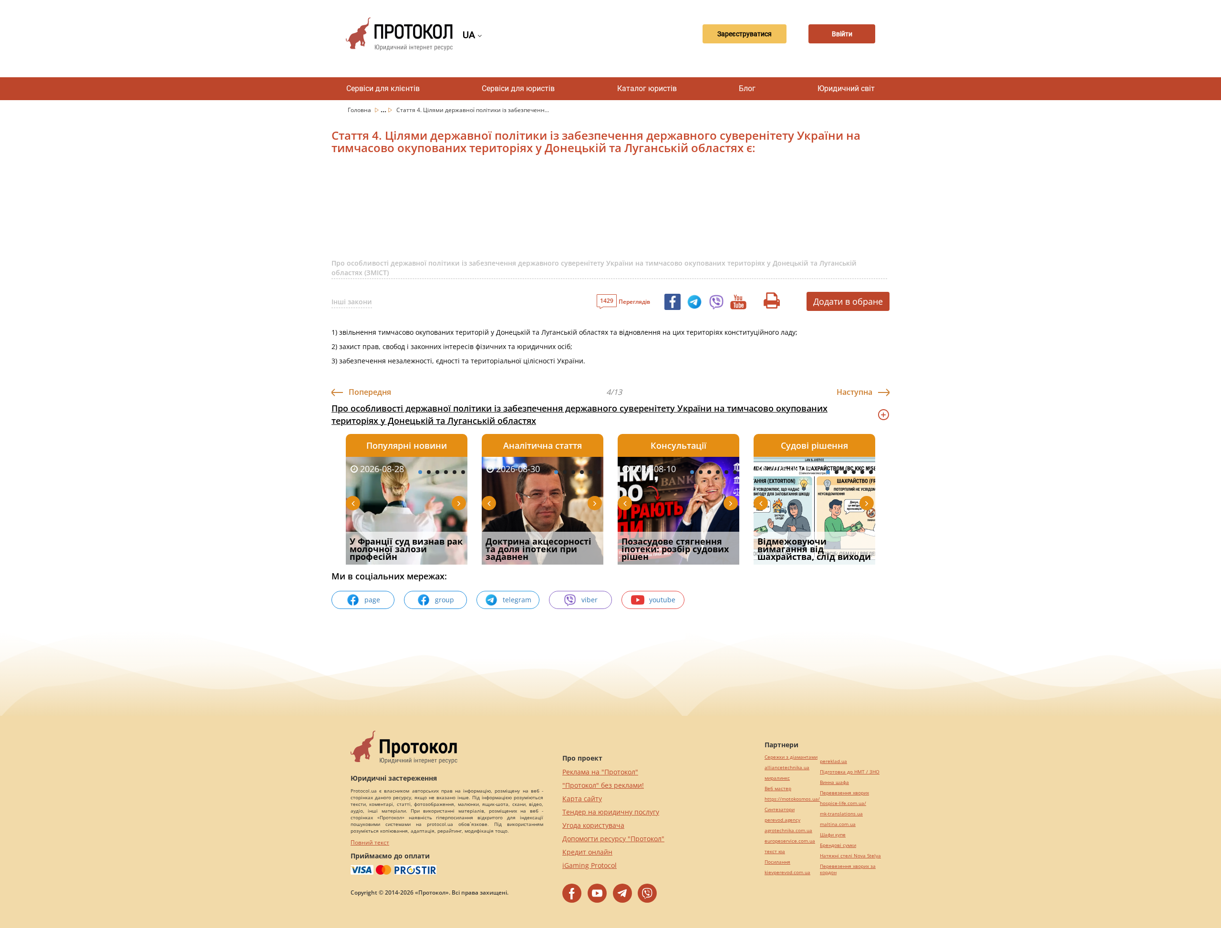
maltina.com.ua (838, 824)
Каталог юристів (647, 88)
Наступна (854, 392)
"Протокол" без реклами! (603, 785)
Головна (360, 110)
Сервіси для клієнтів (383, 88)
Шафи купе (833, 835)
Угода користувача (593, 825)
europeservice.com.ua (790, 841)
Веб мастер (778, 788)
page (372, 599)
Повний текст (370, 842)
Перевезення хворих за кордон (848, 869)
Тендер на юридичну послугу (610, 811)
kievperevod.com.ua (787, 872)
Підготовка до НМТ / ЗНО (850, 772)
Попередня (370, 392)
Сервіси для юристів (518, 88)
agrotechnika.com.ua (788, 830)
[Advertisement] (560, 213)
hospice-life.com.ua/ (843, 803)
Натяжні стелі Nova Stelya (850, 856)
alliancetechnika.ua (787, 767)
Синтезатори (780, 809)
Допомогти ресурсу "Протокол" (613, 838)
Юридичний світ (846, 88)
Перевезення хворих (844, 793)
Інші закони (351, 301)
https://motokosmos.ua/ (792, 799)
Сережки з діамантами (791, 757)
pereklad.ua (833, 761)
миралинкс (777, 778)
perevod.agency (782, 820)
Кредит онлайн (587, 851)
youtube (662, 599)
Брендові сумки (838, 845)
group (444, 599)
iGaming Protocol (589, 865)
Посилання (777, 862)
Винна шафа (834, 782)
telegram (517, 599)
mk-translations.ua (841, 814)
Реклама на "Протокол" (600, 771)
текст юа (775, 851)
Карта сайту (582, 798)
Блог (747, 88)
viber (589, 599)
